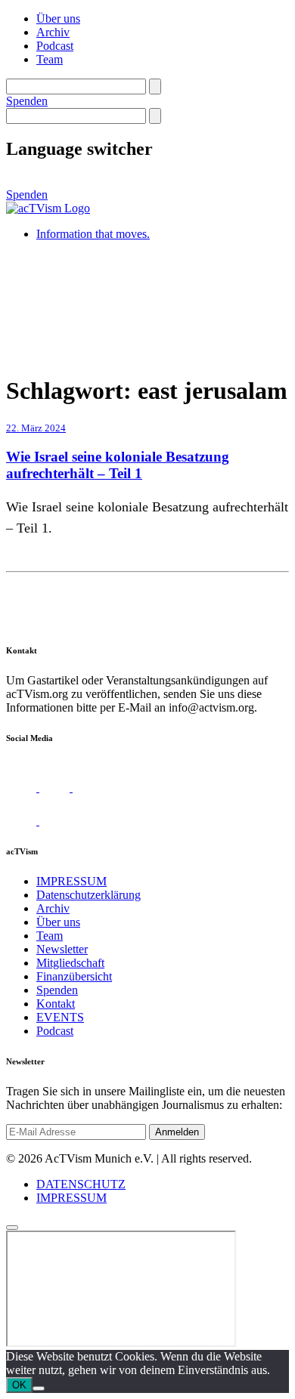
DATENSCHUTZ (81, 1184)
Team (49, 59)
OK (19, 1385)
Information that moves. (93, 233)
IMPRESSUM (71, 881)
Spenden (27, 100)
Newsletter (62, 949)
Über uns (58, 18)
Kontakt (55, 1003)
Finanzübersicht (74, 976)
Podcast (54, 45)
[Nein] (39, 1388)
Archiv (53, 32)
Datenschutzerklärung (88, 894)
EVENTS (60, 1017)
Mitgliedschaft (70, 962)
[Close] (12, 1227)
